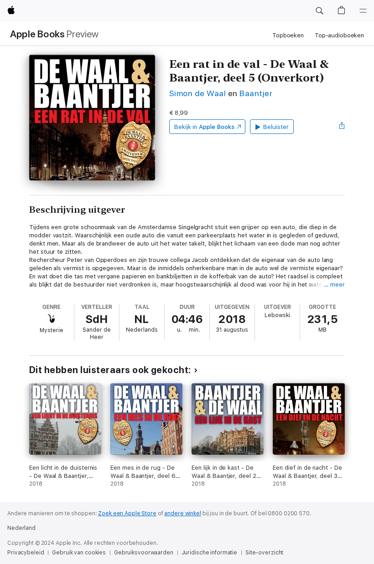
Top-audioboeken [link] (339, 35)
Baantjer (255, 93)
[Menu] (363, 11)
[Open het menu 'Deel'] (342, 126)
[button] (319, 11)
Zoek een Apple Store (127, 513)
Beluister (275, 126)
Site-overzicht (264, 552)
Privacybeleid (25, 552)
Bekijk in (204, 126)
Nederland (21, 528)
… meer (334, 284)
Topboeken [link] (288, 35)
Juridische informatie (209, 552)
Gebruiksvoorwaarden (143, 552)
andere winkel (182, 513)
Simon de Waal (197, 93)
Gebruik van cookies (79, 552)
